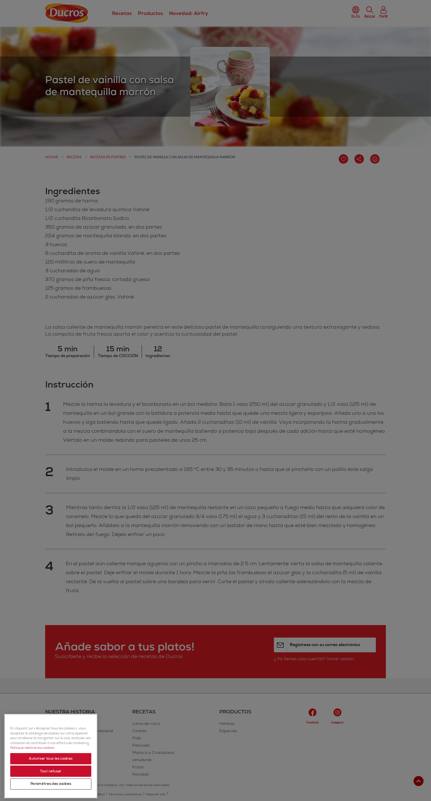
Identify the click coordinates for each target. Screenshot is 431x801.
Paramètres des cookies (50, 784)
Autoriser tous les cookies (51, 759)
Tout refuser (50, 771)
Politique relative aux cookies (32, 748)
